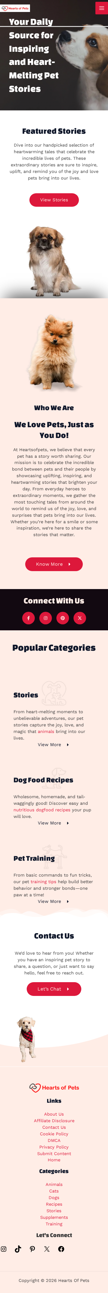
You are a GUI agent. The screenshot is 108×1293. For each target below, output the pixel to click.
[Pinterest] (32, 1251)
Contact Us (54, 1127)
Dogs (54, 1197)
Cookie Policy (54, 1134)
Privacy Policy (54, 1147)
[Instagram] (3, 1251)
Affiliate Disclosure (54, 1120)
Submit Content (54, 1153)
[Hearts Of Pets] (15, 7)
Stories (54, 1210)
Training (54, 1224)
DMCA (54, 1140)
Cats (54, 1191)
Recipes (54, 1204)
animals (46, 731)
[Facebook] (61, 1251)
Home (54, 1160)
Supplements (54, 1217)
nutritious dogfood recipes (42, 810)
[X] (46, 1251)
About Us (54, 1114)
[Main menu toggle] (101, 8)
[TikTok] (18, 1251)
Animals (54, 1184)
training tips (43, 881)
